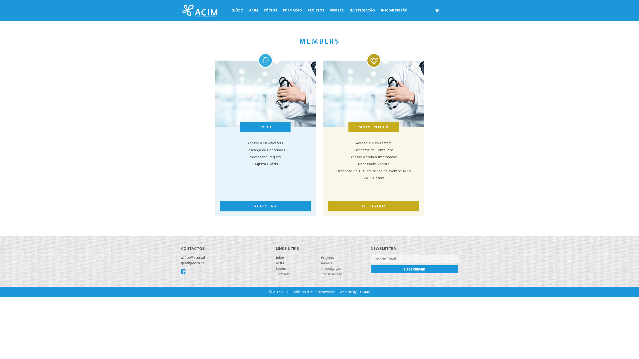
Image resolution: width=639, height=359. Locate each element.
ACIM (253, 10)
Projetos (316, 10)
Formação (292, 10)
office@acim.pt (193, 257)
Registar (265, 206)
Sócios (270, 10)
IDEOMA (363, 291)
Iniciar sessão (331, 274)
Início (237, 10)
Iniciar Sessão (394, 10)
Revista (337, 10)
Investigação (362, 10)
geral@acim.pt (192, 263)
